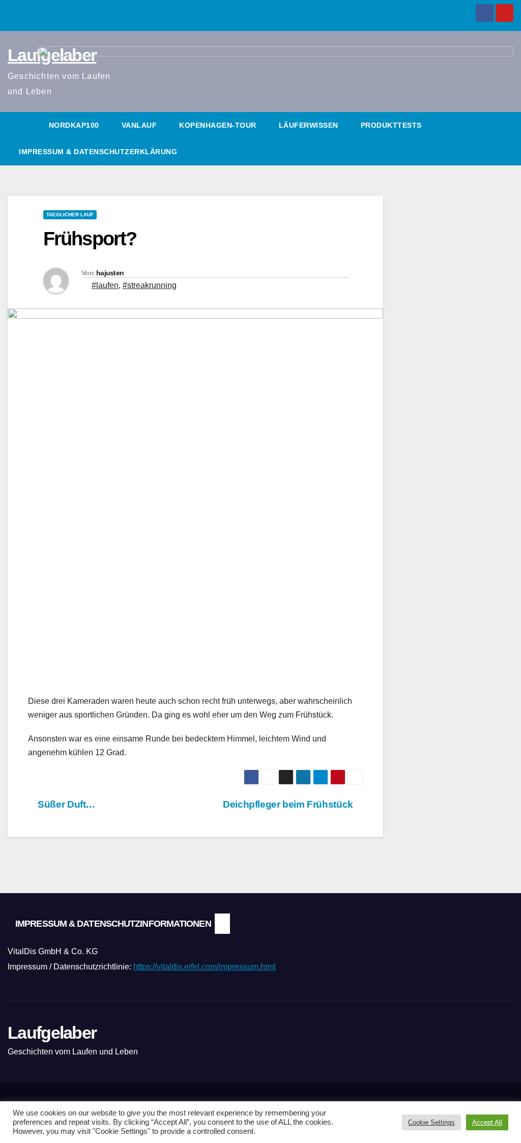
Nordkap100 (74, 125)
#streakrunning (150, 285)
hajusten (110, 273)
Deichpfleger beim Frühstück (289, 804)
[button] (506, 138)
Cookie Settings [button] (431, 1122)
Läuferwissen (308, 125)
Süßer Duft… (65, 804)
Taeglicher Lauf (70, 214)
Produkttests (391, 125)
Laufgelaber (52, 1032)
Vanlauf (139, 125)
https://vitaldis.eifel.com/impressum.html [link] (204, 966)
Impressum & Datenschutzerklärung (98, 152)
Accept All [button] (487, 1122)
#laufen (105, 285)
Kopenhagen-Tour (217, 125)
